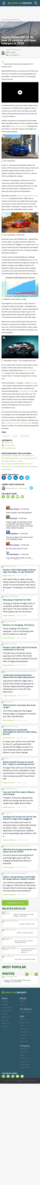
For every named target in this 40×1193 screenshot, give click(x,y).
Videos (22, 1004)
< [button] (27, 974)
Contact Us (24, 1051)
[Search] (36, 3)
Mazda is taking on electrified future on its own (17, 463)
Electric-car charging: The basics (18, 625)
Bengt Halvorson (13, 49)
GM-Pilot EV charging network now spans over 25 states (20, 850)
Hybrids (15, 436)
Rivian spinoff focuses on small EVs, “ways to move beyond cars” (19, 763)
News (9, 19)
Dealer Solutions (26, 1012)
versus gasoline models (26, 391)
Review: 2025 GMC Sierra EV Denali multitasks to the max (20, 648)
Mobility (5, 1004)
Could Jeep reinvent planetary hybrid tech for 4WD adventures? (19, 676)
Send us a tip (8, 442)
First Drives (24, 1028)
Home (4, 19)
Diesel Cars (6, 1023)
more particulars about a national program (18, 422)
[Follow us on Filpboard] (22, 496)
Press (22, 1055)
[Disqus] (20, 532)
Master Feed (25, 1022)
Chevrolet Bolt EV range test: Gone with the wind (18, 455)
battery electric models (18, 126)
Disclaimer (24, 1061)
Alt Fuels (5, 1020)
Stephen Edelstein (9, 695)
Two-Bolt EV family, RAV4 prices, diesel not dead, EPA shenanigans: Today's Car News (19, 459)
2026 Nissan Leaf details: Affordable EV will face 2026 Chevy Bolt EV (20, 732)
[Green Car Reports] (20, 3)
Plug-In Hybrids (25, 436)
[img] (4, 477)
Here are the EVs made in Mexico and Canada (19, 793)
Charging (5, 1001)
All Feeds (23, 1019)
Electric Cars (16, 19)
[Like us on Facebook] (3, 496)
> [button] (36, 974)
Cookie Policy (25, 1064)
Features (5, 1026)
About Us (23, 1048)
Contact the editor (10, 448)
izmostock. (20, 1081)
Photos (23, 1001)
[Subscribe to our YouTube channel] (17, 496)
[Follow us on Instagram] (12, 496)
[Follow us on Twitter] (8, 496)
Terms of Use (25, 1058)
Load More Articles (15, 902)
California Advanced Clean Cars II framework (20, 197)
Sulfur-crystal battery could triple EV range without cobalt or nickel (19, 878)
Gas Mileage (6, 1010)
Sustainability (7, 1007)
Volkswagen (33, 382)
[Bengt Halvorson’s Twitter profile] (29, 488)
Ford (24, 382)
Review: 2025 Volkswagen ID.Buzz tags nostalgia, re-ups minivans (19, 571)
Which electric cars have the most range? (19, 706)
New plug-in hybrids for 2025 (17, 600)
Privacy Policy (25, 1067)
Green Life (24, 1041)
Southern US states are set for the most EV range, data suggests (19, 818)
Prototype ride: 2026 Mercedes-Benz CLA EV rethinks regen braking (19, 468)
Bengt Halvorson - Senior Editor (17, 488)
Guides (22, 1038)
